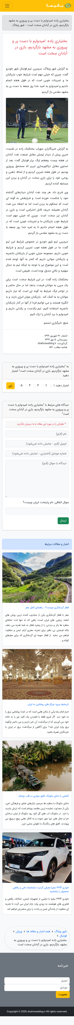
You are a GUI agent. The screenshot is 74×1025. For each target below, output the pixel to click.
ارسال (63, 520)
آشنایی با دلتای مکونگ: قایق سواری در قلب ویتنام (44, 796)
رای (10, 385)
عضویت (62, 994)
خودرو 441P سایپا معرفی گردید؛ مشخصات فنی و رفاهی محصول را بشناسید (41, 889)
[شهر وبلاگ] (58, 5)
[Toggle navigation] (7, 5)
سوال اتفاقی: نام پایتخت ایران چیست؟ (46, 502)
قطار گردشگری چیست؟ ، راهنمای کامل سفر (47, 608)
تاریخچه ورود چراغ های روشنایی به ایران (48, 704)
